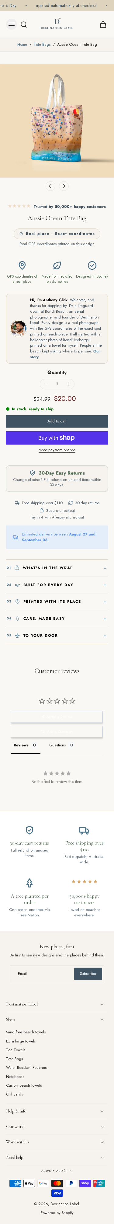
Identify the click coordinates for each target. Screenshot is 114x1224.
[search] (23, 24)
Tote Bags (42, 44)
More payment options (57, 450)
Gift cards (14, 1094)
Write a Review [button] (59, 717)
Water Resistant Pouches (26, 1067)
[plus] (68, 384)
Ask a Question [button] (60, 732)
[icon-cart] (101, 24)
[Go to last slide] (50, 186)
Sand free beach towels (26, 1032)
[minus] (46, 384)
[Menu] (11, 24)
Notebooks (15, 1076)
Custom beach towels (24, 1085)
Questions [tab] (57, 745)
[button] (57, 421)
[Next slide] (64, 186)
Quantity (57, 372)
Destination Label (64, 1204)
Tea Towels (15, 1050)
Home (22, 44)
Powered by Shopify (57, 1213)
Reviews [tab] (21, 745)
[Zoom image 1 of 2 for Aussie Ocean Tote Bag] (57, 121)
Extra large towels (21, 1041)
